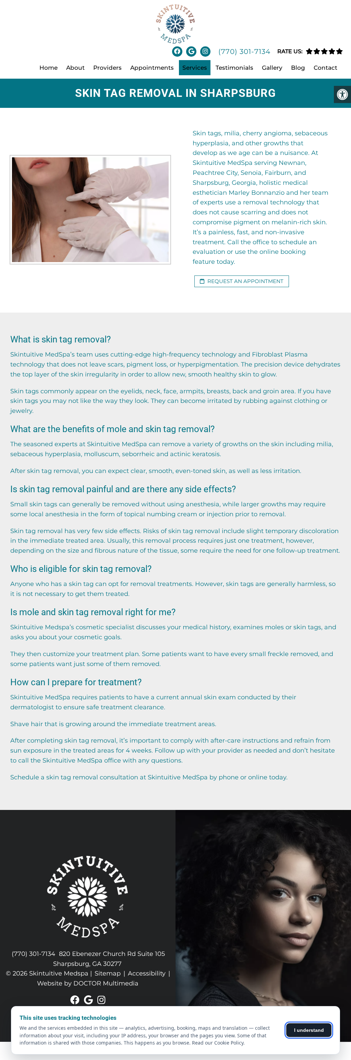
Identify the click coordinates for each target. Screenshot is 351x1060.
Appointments (152, 67)
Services (194, 67)
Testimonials (234, 67)
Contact (325, 67)
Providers (107, 67)
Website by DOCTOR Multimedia (87, 983)
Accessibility (147, 973)
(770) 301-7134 (244, 51)
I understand (309, 1030)
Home (48, 67)
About (75, 67)
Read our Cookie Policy (217, 1042)
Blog (298, 67)
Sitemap (108, 973)
